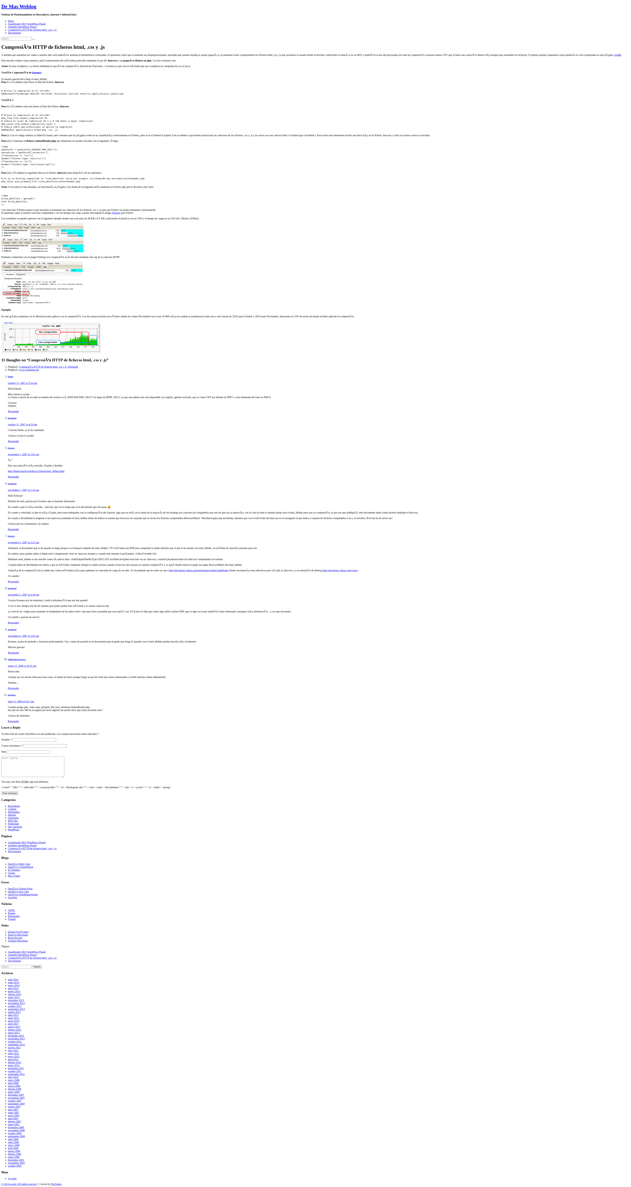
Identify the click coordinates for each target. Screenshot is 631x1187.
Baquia (11, 913)
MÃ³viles (13, 820)
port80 (617, 55)
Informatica (14, 812)
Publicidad (13, 823)
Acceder (12, 1178)
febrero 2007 (14, 1121)
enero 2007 (14, 1124)
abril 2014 (13, 988)
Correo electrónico (12, 745)
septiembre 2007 (16, 1103)
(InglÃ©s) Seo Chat (18, 891)
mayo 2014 (14, 985)
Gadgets (12, 809)
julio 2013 (13, 1015)
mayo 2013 (14, 1021)
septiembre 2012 (16, 1044)
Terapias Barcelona (18, 940)
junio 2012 (13, 1053)
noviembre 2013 (16, 1003)
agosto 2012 (14, 1047)
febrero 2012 (14, 1062)
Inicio (11, 21)
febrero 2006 (14, 1154)
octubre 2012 (15, 1041)
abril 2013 (13, 1024)
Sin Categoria (15, 826)
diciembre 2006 (16, 1127)
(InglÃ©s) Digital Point (20, 888)
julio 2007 (13, 1109)
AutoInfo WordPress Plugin (22, 26)
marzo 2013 (14, 1026)
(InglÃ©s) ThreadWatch (20, 867)
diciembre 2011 (16, 1068)
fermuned (12, 418)
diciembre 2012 (16, 1035)
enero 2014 (14, 997)
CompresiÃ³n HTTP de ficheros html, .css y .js (32, 29)
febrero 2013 (14, 1029)
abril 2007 (13, 1118)
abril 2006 (13, 1148)
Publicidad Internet (17, 659)
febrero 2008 (14, 1089)
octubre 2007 (15, 1100)
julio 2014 (13, 979)
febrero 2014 (14, 994)
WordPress (13, 829)
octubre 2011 (14, 1071)
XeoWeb (12, 897)
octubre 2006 (15, 1133)
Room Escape (15, 937)
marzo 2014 (14, 991)
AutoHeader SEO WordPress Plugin (27, 24)
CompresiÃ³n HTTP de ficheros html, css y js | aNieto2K (48, 366)
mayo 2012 (14, 1056)
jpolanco (12, 695)
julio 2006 (13, 1139)
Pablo (10, 376)
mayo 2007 (14, 1115)
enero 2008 (14, 1092)
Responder (13, 411)
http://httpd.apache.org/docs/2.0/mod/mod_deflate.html (36, 471)
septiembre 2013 (16, 1009)
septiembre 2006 (16, 1136)
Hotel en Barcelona (18, 934)
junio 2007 (13, 1112)
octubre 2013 (15, 1006)
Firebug (116, 212)
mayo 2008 (14, 1080)
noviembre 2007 (16, 1097)
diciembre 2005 (16, 1160)
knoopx (36, 72)
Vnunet (12, 919)
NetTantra (56, 1184)
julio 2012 (13, 1050)
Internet (12, 815)
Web (3, 751)
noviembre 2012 (16, 1038)
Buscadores (14, 806)
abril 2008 (13, 1083)
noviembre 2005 (16, 1163)
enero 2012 (14, 1065)
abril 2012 (13, 1059)
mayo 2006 (14, 1145)
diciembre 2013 (16, 1000)
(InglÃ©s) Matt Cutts (19, 864)
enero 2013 (14, 1032)
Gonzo (11, 873)
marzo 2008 (14, 1086)
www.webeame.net (29, 369)
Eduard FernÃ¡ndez (18, 932)
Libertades (13, 817)
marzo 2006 (14, 1151)
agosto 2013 (14, 1012)
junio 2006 (13, 1142)
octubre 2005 (15, 1165)
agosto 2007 (14, 1106)
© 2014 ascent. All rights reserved (18, 1184)
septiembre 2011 (16, 1074)
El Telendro (14, 870)
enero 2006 (14, 1157)
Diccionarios (14, 32)
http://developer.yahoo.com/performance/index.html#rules (199, 570)
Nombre (6, 739)
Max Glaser (14, 875)
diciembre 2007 (16, 1095)
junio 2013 (13, 1018)
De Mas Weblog (18, 6)
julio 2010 (13, 1077)
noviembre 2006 (16, 1130)
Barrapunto (14, 916)
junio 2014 (13, 982)
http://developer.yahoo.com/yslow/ (340, 570)
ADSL (11, 910)
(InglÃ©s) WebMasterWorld (22, 894)
